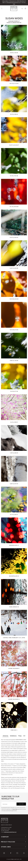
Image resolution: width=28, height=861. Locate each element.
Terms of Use (14, 809)
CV (24, 736)
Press (20, 736)
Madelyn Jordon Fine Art (15, 859)
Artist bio (5, 736)
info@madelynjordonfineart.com (10, 832)
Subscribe (21, 804)
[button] (1, 8)
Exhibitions (13, 736)
